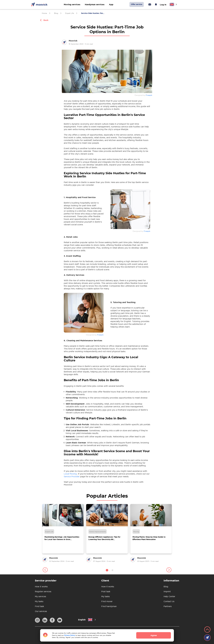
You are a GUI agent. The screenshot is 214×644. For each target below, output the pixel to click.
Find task (39, 606)
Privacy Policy (69, 635)
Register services (43, 591)
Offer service (136, 4)
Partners (168, 606)
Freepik (149, 95)
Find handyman (109, 606)
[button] (45, 570)
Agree (153, 635)
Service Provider (72, 476)
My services (40, 596)
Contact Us (169, 601)
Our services (41, 611)
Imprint (167, 591)
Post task (105, 591)
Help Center (169, 596)
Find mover (106, 601)
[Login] (149, 4)
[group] (63, 533)
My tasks (39, 601)
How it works (41, 586)
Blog (166, 586)
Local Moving (70, 474)
